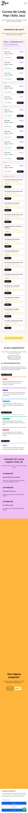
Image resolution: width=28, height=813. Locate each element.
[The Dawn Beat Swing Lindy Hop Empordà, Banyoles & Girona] (5, 3)
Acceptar (14, 803)
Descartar (14, 810)
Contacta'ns (10, 688)
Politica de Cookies (6, 799)
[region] (14, 801)
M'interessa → (20, 57)
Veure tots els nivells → (14, 357)
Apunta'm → (18, 688)
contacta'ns (12, 353)
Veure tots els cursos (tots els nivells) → (14, 338)
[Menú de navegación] (25, 3)
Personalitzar (14, 806)
